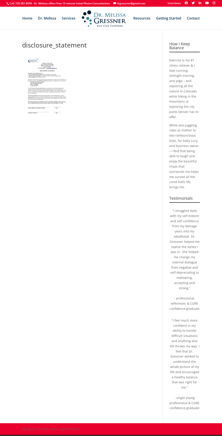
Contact (193, 19)
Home (27, 19)
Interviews (174, 3)
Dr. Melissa (47, 19)
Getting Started (168, 19)
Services (68, 19)
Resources (141, 19)
